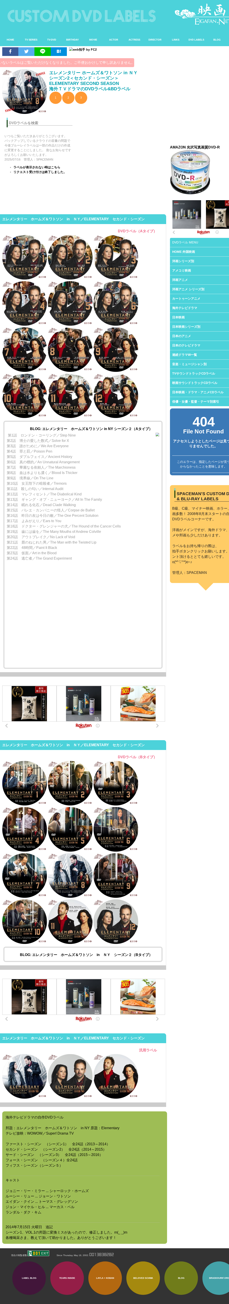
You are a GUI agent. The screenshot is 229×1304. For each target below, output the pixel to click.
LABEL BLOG (29, 1278)
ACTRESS (134, 39)
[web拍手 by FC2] (116, 49)
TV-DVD (51, 39)
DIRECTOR (154, 39)
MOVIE (93, 39)
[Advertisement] (122, 145)
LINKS (175, 39)
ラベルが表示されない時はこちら (36, 167)
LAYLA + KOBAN (105, 1278)
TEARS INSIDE (67, 1278)
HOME (10, 39)
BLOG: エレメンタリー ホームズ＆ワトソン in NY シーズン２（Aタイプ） (91, 429)
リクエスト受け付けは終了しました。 (40, 172)
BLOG (217, 39)
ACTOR (113, 39)
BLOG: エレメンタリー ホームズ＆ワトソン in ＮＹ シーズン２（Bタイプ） (86, 955)
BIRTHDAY (72, 39)
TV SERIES (31, 39)
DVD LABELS (196, 39)
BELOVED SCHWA (143, 1278)
